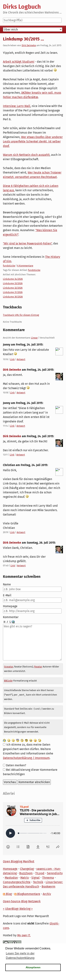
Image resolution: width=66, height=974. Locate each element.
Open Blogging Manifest (18, 861)
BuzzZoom (26, 873)
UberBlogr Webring (17, 908)
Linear (34, 337)
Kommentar (11, 617)
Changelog (27, 869)
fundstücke (9, 265)
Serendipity (55, 873)
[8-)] (26, 740)
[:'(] (4, 740)
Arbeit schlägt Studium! (18, 61)
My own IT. (24, 935)
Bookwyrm (48, 886)
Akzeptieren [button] (33, 967)
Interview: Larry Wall (16, 106)
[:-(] (22, 740)
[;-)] (39, 740)
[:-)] (8, 740)
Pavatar (38, 666)
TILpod (39, 873)
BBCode (8, 680)
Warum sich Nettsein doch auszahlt (26, 155)
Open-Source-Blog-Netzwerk (22, 901)
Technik (38, 882)
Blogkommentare (28, 894)
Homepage (10, 606)
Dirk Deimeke (29, 45)
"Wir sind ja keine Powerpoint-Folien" (27, 243)
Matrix (24, 877)
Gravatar (8, 666)
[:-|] (13, 740)
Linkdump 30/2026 (13, 296)
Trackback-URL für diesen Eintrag (21, 315)
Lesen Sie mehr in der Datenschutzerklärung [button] (20, 955)
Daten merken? (16, 765)
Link (12, 359)
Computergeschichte (16, 882)
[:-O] (17, 740)
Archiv (47, 894)
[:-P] (35, 740)
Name (7, 584)
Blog (8, 894)
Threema (48, 877)
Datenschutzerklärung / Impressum (26, 758)
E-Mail (7, 595)
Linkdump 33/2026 (13, 283)
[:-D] (30, 740)
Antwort (21, 359)
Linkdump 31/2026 (13, 292)
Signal (35, 877)
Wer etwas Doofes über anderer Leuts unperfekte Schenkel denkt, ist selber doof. (33, 141)
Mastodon (11, 877)
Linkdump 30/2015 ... (23, 39)
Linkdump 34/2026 (13, 279)
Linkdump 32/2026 (13, 287)
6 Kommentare (25, 265)
